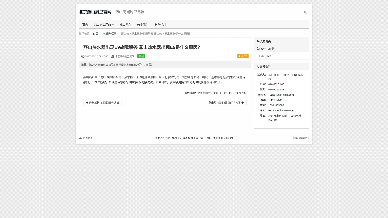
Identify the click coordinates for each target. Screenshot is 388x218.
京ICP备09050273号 (218, 137)
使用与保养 (110, 33)
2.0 (301, 138)
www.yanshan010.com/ (281, 110)
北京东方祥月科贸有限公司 (187, 138)
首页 (85, 24)
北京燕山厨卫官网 (95, 12)
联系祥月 (160, 24)
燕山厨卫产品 (103, 24)
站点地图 (87, 138)
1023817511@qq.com (281, 94)
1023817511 (275, 100)
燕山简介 (125, 24)
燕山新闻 (265, 56)
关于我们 (143, 24)
